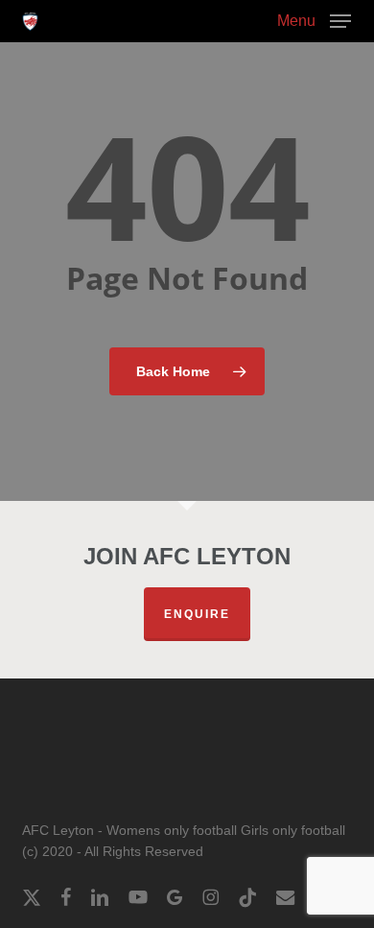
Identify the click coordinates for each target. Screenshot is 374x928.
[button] (314, 20)
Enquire (197, 614)
